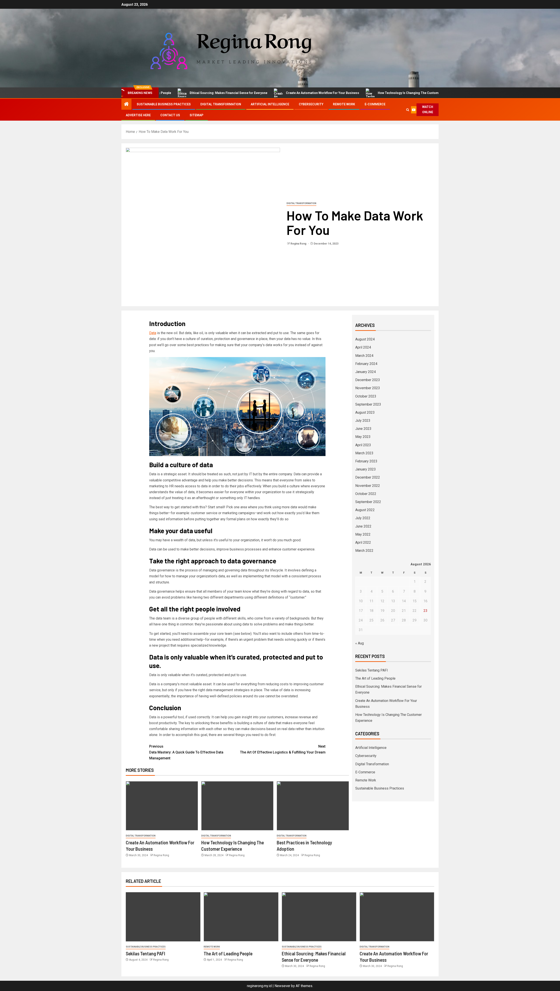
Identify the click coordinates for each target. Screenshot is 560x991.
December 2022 (367, 477)
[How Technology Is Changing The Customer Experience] (237, 805)
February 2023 (366, 461)
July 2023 (362, 420)
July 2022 (362, 518)
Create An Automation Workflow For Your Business (292, 93)
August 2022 (365, 510)
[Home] (126, 104)
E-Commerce (375, 104)
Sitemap (196, 115)
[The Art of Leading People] (241, 916)
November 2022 (367, 486)
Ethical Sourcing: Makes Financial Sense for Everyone (198, 93)
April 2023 (363, 445)
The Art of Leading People (375, 678)
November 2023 (367, 388)
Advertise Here (138, 115)
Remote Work (344, 104)
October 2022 (365, 494)
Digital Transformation (220, 104)
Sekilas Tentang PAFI (371, 670)
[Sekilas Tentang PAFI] (163, 916)
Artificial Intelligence (270, 104)
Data (152, 333)
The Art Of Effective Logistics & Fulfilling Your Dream (283, 749)
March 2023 (364, 453)
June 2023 (363, 429)
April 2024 (363, 347)
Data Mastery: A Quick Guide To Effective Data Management (186, 752)
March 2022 (364, 550)
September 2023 (368, 404)
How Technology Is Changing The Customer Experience (387, 93)
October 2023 (365, 396)
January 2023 (365, 469)
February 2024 (366, 364)
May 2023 (363, 437)
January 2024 (365, 372)
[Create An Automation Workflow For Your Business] (162, 805)
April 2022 (363, 542)
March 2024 (364, 356)
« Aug (359, 643)
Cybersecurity (311, 104)
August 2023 (365, 412)
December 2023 (367, 380)
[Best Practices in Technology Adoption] (313, 805)
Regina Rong (298, 243)
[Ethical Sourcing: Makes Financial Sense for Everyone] (319, 916)
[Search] (407, 110)
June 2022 (363, 526)
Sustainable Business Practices (164, 104)
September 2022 (368, 502)
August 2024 (365, 339)
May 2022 (363, 534)
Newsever (282, 986)
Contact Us (170, 115)
